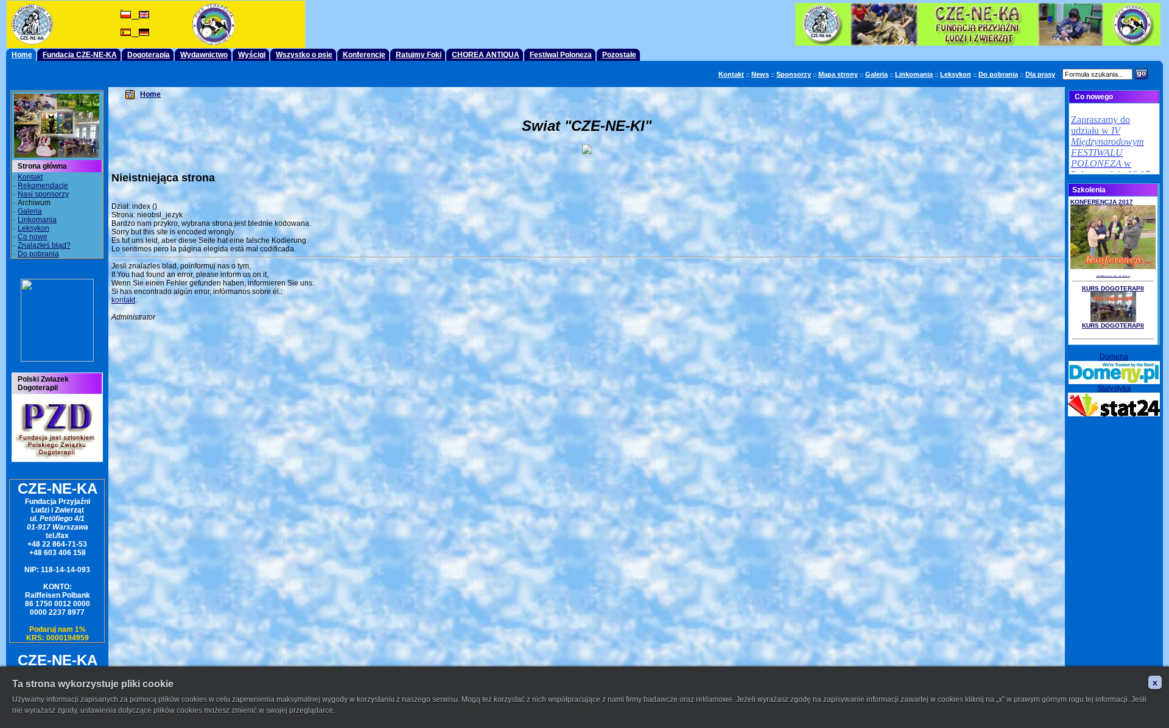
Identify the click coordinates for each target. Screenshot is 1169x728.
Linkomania (914, 74)
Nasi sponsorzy (43, 194)
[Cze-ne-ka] (57, 359)
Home (150, 94)
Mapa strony (838, 74)
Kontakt (731, 74)
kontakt (123, 300)
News (760, 74)
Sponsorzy (793, 74)
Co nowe (32, 237)
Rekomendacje (43, 185)
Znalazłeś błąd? (44, 245)
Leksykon (955, 74)
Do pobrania (998, 74)
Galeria (876, 74)
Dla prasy (1040, 74)
